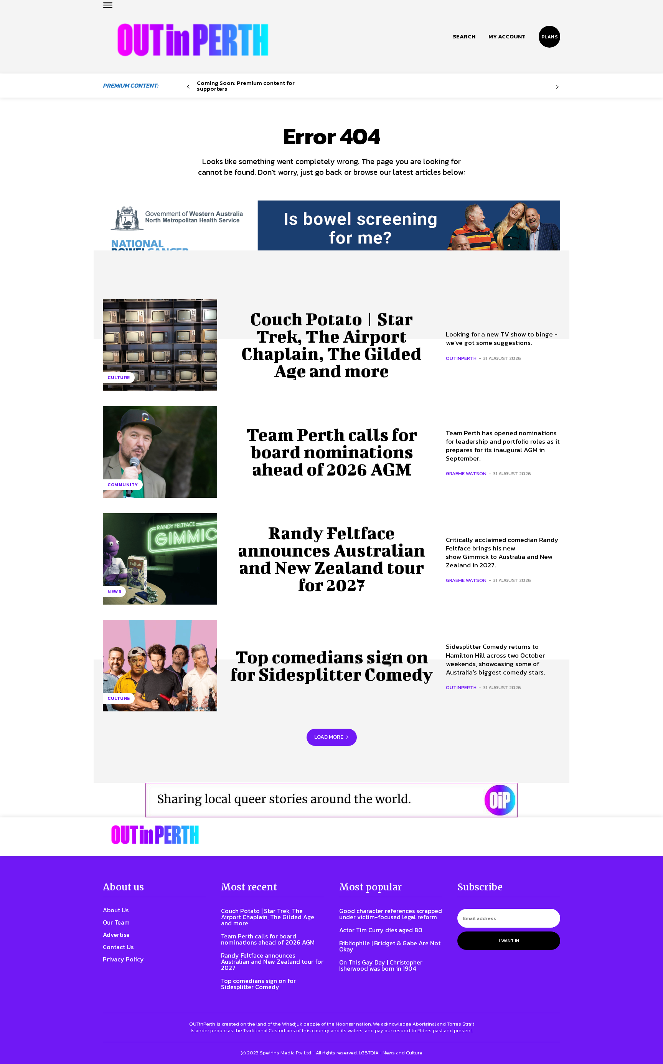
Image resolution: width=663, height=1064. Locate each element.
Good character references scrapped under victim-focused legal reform (390, 913)
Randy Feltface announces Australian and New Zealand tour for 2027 (331, 559)
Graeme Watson (466, 473)
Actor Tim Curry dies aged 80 (380, 930)
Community (122, 484)
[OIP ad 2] (331, 800)
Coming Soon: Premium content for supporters (246, 85)
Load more (328, 737)
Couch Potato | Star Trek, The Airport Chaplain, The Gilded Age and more (331, 345)
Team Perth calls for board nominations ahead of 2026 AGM (331, 451)
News (114, 591)
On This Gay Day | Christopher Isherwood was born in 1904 (380, 965)
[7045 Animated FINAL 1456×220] (331, 235)
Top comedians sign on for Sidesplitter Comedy (331, 665)
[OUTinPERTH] (193, 40)
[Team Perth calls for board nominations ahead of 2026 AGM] (160, 451)
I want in (509, 940)
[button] (464, 36)
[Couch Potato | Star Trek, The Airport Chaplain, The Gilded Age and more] (160, 345)
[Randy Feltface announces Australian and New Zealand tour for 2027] (160, 559)
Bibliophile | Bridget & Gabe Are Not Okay (389, 946)
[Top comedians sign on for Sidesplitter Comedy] (160, 665)
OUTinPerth (461, 358)
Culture (118, 377)
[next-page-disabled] (557, 87)
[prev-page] (188, 87)
